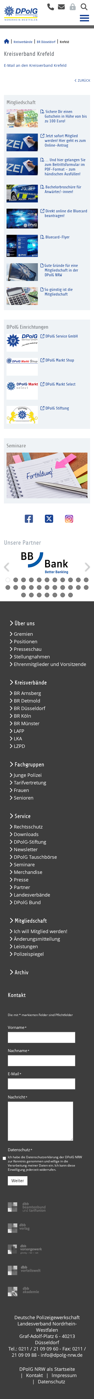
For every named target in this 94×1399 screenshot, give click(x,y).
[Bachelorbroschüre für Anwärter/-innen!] (22, 193)
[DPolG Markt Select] (22, 391)
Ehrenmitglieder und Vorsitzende (50, 664)
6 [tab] (47, 580)
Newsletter (26, 849)
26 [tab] (47, 595)
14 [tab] (23, 587)
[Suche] (82, 8)
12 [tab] (7, 587)
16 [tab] (39, 587)
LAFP (19, 731)
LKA (18, 738)
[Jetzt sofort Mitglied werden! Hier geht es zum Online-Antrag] (22, 142)
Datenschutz (20, 1149)
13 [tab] (15, 587)
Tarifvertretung (30, 782)
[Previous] (7, 567)
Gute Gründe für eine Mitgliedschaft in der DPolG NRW (60, 270)
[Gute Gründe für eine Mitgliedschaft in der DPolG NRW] (22, 272)
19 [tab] (62, 587)
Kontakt (34, 1375)
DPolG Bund (27, 902)
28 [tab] (62, 595)
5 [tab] (39, 580)
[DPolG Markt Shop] (22, 367)
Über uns (25, 623)
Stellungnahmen (32, 656)
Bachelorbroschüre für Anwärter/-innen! (62, 189)
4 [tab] (31, 580)
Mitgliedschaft (31, 921)
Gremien (23, 634)
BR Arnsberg (27, 693)
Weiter (17, 1180)
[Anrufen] (48, 8)
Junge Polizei (28, 775)
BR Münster (26, 723)
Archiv (21, 972)
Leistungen (26, 946)
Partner (22, 887)
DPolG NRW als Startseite (47, 1369)
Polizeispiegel (29, 954)
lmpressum (64, 1375)
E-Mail (14, 1073)
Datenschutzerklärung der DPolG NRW (54, 1157)
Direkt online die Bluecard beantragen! (65, 213)
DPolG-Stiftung (30, 842)
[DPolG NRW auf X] (47, 519)
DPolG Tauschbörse (35, 857)
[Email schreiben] (60, 8)
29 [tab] (70, 595)
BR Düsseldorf (46, 42)
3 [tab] (23, 580)
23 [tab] (23, 595)
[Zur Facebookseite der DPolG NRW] (27, 519)
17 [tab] (47, 587)
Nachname (19, 1050)
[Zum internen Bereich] (71, 8)
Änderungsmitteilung (37, 939)
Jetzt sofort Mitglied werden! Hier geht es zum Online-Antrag (65, 141)
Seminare (24, 864)
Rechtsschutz (28, 827)
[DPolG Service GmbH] (22, 343)
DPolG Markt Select (59, 384)
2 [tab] (15, 580)
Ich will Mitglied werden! (40, 931)
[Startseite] (6, 42)
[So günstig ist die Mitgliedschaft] (22, 296)
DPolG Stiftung (56, 408)
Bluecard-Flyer (56, 237)
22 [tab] (86, 587)
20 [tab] (70, 587)
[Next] (87, 567)
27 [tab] (54, 595)
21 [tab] (78, 587)
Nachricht (17, 1097)
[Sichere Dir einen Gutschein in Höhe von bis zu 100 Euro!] (22, 118)
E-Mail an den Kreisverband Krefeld (35, 65)
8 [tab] (62, 580)
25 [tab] (39, 595)
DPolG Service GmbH (61, 336)
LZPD (19, 746)
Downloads (26, 834)
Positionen (25, 641)
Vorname (17, 1027)
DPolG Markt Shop (59, 360)
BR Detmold (27, 701)
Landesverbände (32, 895)
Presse (21, 879)
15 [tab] (31, 587)
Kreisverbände (23, 42)
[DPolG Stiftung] (22, 415)
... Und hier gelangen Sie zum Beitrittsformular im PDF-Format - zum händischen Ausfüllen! (64, 167)
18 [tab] (54, 587)
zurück (84, 80)
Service (23, 816)
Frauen (21, 790)
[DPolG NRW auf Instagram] (67, 519)
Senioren (23, 798)
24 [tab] (31, 595)
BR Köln (22, 716)
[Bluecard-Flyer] (22, 246)
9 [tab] (70, 580)
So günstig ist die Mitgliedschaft (58, 292)
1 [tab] (7, 580)
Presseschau (28, 649)
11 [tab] (86, 580)
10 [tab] (78, 580)
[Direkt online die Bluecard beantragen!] (22, 218)
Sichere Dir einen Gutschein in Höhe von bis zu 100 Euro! (65, 116)
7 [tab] (54, 580)
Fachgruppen (29, 764)
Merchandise (28, 872)
